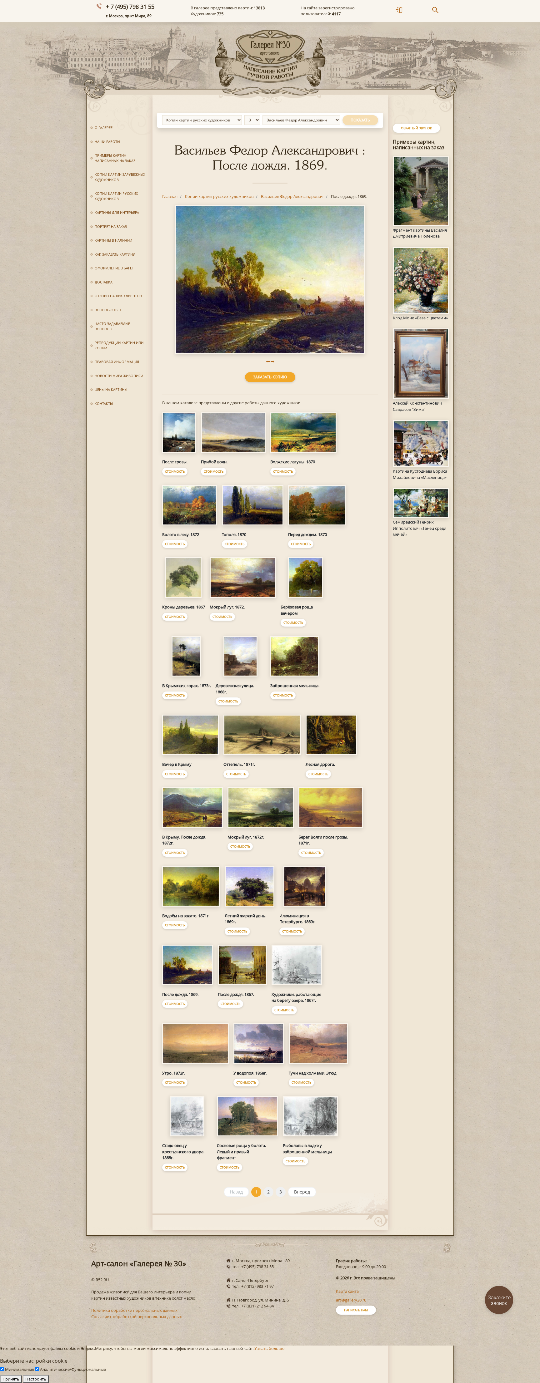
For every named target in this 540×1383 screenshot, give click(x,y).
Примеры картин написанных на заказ (115, 158)
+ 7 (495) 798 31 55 (130, 6)
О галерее (103, 127)
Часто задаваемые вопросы (112, 326)
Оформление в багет (114, 268)
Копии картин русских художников (116, 196)
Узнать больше (269, 1348)
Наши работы (107, 141)
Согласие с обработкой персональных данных (136, 1316)
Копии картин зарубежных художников (120, 177)
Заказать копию (270, 377)
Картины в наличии (113, 240)
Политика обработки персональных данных (134, 1310)
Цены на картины (111, 389)
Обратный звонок (416, 128)
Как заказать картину (115, 254)
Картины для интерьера (117, 212)
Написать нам (356, 1310)
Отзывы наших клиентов (118, 295)
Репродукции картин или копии (119, 345)
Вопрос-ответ (108, 310)
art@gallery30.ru (351, 1300)
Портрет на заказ (111, 226)
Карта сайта (347, 1291)
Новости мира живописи (119, 375)
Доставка (103, 282)
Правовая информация (117, 361)
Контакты (104, 403)
